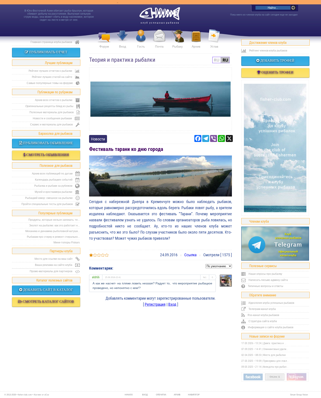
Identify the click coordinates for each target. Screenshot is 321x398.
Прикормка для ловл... (276, 360)
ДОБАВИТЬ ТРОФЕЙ (276, 60)
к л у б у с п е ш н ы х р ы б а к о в (160, 22)
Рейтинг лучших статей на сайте (52, 77)
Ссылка (190, 255)
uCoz (46, 395)
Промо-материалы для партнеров (51, 271)
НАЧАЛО (129, 395)
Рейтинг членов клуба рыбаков (268, 50)
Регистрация (155, 304)
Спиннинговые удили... (275, 349)
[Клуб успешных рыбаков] (296, 379)
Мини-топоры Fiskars (67, 242)
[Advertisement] (160, 99)
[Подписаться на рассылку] (253, 379)
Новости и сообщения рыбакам (52, 118)
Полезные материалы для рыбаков (51, 112)
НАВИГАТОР (193, 395)
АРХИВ (177, 395)
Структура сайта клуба (262, 321)
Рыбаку (177, 46)
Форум (104, 46)
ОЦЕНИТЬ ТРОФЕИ (277, 72)
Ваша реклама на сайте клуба (54, 264)
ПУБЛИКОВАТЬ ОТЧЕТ (47, 52)
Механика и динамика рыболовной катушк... (52, 231)
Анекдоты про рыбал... (275, 366)
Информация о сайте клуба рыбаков (270, 327)
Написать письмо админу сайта (268, 280)
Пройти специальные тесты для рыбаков (47, 204)
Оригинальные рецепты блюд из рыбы (49, 106)
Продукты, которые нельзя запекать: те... (54, 219)
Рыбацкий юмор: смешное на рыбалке (49, 198)
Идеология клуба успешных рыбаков (271, 302)
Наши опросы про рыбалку (265, 273)
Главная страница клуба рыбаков (52, 42)
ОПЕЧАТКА (161, 395)
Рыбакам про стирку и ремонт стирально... (53, 236)
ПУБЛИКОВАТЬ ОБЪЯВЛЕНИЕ (47, 143)
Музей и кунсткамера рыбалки (54, 191)
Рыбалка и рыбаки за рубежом (53, 185)
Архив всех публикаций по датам (52, 173)
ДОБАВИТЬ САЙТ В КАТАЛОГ (47, 290)
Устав (214, 46)
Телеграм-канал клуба (262, 309)
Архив (196, 46)
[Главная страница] (159, 13)
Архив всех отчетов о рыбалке (54, 100)
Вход (122, 46)
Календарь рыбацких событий (54, 179)
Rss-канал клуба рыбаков (263, 315)
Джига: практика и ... (274, 343)
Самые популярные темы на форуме (50, 83)
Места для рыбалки (274, 355)
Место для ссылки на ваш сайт (54, 258)
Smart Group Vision (299, 395)
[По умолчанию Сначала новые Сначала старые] (218, 265)
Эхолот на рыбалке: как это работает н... (54, 225)
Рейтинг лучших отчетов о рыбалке (51, 70)
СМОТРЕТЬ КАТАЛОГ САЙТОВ (48, 301)
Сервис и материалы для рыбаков (51, 124)
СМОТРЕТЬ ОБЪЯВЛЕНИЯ (47, 155)
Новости (98, 139)
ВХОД (145, 395)
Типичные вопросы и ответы (265, 286)
